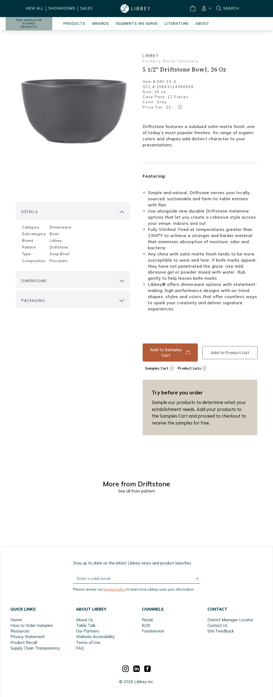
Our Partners (87, 631)
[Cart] (192, 8)
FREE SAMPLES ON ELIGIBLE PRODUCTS (29, 24)
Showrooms (62, 8)
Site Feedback (220, 631)
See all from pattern (136, 491)
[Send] (196, 578)
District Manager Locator (230, 619)
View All (35, 8)
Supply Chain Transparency (35, 648)
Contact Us (217, 625)
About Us (84, 619)
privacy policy (114, 589)
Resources (20, 631)
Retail (147, 619)
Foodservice (153, 631)
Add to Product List (229, 352)
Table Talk (85, 625)
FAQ (80, 648)
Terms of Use (88, 642)
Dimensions (34, 281)
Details (29, 212)
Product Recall (23, 642)
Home (16, 619)
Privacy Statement (27, 636)
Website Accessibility (95, 636)
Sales (86, 8)
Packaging (33, 300)
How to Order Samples (31, 625)
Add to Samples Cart (166, 352)
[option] (73, 111)
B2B (146, 625)
